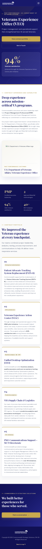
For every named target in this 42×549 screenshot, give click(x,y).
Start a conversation (21, 515)
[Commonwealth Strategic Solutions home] (8, 3)
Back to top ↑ (21, 544)
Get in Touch (21, 45)
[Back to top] (21, 532)
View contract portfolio (21, 39)
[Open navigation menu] (38, 3)
